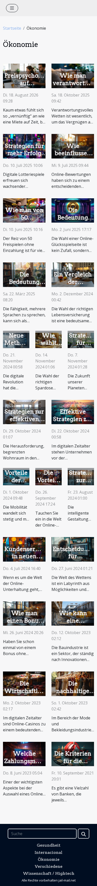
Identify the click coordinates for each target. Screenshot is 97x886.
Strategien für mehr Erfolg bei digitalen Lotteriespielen (26, 157)
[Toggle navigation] (12, 8)
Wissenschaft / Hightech (48, 873)
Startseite (12, 28)
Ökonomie (48, 859)
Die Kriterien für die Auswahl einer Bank (72, 764)
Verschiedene (48, 866)
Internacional (48, 852)
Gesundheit (48, 845)
